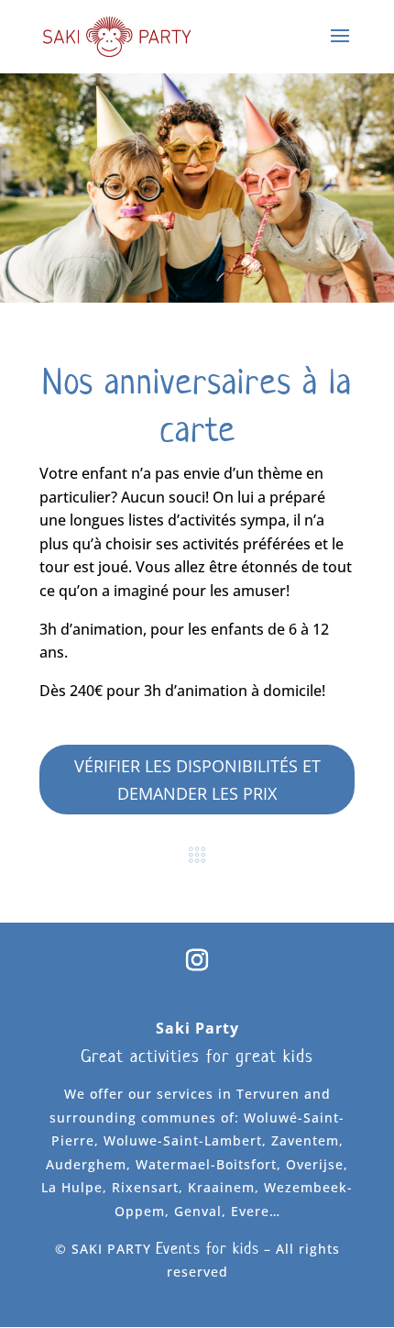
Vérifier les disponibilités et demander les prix (197, 780)
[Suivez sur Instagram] (197, 960)
